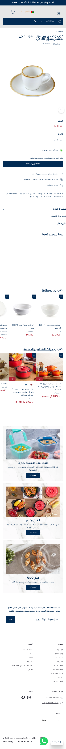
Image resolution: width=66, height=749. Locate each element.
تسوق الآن (33, 475)
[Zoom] (61, 110)
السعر (60, 121)
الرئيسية (60, 32)
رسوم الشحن (48, 158)
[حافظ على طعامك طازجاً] (33, 444)
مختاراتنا (60, 662)
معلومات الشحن (58, 216)
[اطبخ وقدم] (33, 502)
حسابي (30, 670)
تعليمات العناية (59, 209)
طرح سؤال (61, 224)
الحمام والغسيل (57, 674)
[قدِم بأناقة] (33, 559)
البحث (31, 654)
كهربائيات (60, 678)
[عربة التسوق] (12, 12)
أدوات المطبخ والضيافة (39, 349)
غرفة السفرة (58, 666)
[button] (25, 12)
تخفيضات (59, 658)
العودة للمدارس (57, 681)
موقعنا (30, 658)
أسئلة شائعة (28, 650)
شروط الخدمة (9, 742)
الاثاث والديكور (58, 670)
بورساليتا (56, 44)
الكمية (60, 134)
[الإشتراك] (10, 619)
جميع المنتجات (58, 654)
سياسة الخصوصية (26, 742)
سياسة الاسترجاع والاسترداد (22, 666)
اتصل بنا (30, 662)
